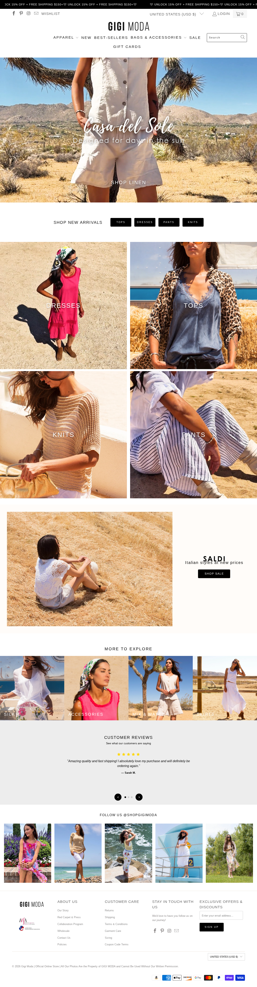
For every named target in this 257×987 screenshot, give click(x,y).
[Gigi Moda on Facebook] (13, 14)
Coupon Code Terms (116, 944)
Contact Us (63, 937)
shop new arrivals (78, 222)
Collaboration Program (70, 924)
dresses (145, 222)
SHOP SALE (214, 573)
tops (120, 222)
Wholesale (63, 930)
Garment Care (113, 930)
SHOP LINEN (128, 182)
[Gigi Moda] (128, 26)
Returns (109, 910)
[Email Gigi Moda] (35, 14)
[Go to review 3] (132, 797)
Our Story (63, 910)
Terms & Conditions (116, 924)
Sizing (108, 937)
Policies (62, 944)
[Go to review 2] (128, 797)
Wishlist (50, 14)
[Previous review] (117, 797)
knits (193, 222)
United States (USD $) (173, 14)
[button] (66, 37)
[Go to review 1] (125, 797)
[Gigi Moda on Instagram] (28, 14)
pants (168, 222)
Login (224, 14)
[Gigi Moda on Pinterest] (20, 14)
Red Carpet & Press (69, 917)
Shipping (110, 917)
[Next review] (139, 797)
